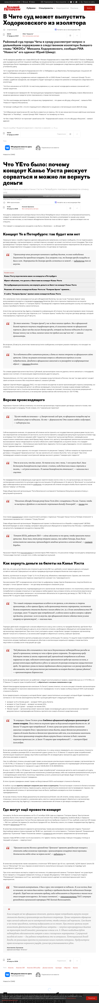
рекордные (15, 825)
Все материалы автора (31, 36)
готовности (47, 833)
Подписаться (48, 2)
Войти (89, 8)
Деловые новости (48, 968)
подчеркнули (79, 260)
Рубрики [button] (31, 8)
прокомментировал (69, 896)
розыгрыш (38, 301)
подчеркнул (58, 854)
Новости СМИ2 (9, 154)
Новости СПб (20, 968)
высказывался (27, 553)
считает (88, 542)
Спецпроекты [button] (46, 8)
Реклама (74, 8)
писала (81, 504)
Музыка (75, 968)
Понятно (91, 998)
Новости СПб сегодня (33, 968)
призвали (26, 364)
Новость (11, 968)
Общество (67, 968)
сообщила (37, 484)
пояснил (25, 385)
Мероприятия (62, 8)
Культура (58, 968)
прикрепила (17, 517)
